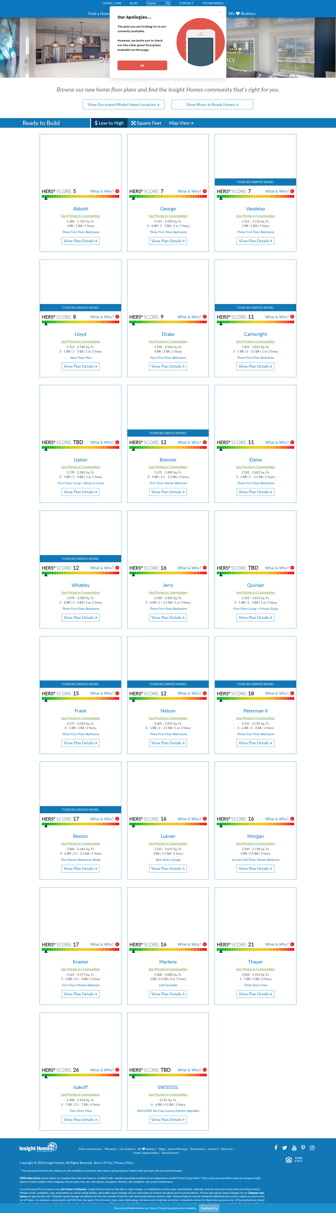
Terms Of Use (103, 1163)
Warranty (110, 1149)
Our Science (126, 1149)
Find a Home (99, 13)
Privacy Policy (124, 1163)
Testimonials (213, 3)
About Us (226, 1149)
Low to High (111, 123)
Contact (186, 3)
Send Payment (170, 1153)
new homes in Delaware (73, 1189)
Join (117, 3)
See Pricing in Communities (80, 216)
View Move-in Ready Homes (211, 104)
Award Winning (177, 1149)
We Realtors (242, 13)
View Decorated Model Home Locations (122, 104)
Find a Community (90, 1149)
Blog (134, 3)
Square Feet (148, 123)
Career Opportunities (145, 1153)
